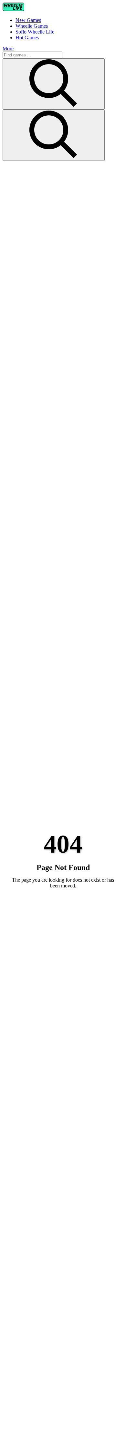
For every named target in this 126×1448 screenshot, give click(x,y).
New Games (28, 20)
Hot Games (27, 37)
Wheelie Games (32, 26)
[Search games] (54, 84)
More (8, 48)
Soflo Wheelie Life (35, 31)
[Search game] (54, 135)
